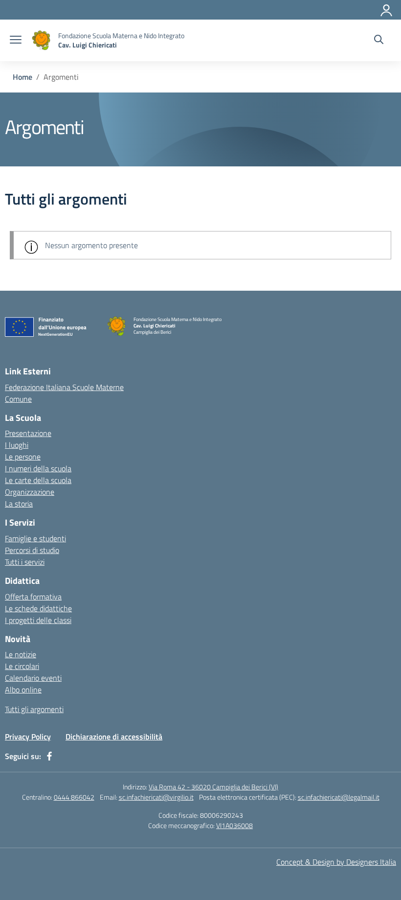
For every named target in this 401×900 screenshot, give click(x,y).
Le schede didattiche (38, 608)
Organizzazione (29, 492)
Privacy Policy (28, 736)
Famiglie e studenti (35, 538)
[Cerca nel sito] (378, 40)
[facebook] (49, 756)
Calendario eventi (33, 678)
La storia (19, 503)
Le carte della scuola (38, 480)
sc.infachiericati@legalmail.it (338, 797)
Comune (18, 399)
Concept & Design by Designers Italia (336, 862)
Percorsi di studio (32, 550)
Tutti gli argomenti (34, 709)
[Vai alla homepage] (41, 40)
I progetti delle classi (38, 620)
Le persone (23, 456)
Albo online (23, 689)
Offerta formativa (33, 596)
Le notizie (20, 654)
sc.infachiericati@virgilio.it (156, 797)
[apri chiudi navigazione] (16, 40)
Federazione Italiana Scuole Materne (64, 387)
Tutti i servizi (25, 562)
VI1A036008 (234, 825)
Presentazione (28, 433)
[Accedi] (387, 8)
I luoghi (16, 445)
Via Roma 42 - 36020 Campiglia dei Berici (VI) (213, 787)
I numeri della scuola (38, 468)
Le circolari (22, 666)
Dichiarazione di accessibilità (114, 736)
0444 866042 (74, 797)
